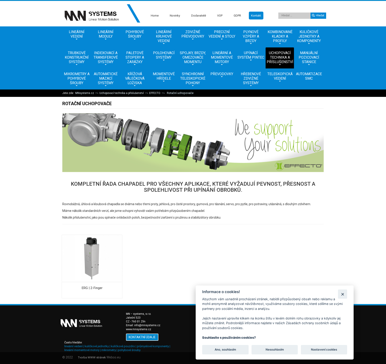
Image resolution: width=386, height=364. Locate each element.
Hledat (320, 15)
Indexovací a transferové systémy (106, 57)
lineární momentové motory (81, 350)
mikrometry (108, 350)
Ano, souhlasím (225, 349)
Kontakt (256, 15)
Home (155, 15)
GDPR (237, 15)
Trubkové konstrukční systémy (77, 57)
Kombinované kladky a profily (280, 36)
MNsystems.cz (84, 93)
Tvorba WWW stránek (92, 357)
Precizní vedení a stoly (222, 34)
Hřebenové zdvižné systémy (251, 78)
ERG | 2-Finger (92, 288)
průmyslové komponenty (153, 346)
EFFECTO (154, 93)
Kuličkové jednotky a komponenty (309, 36)
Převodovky (221, 74)
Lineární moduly (105, 34)
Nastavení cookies (324, 349)
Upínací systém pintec (250, 55)
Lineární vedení (76, 34)
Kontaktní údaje (142, 337)
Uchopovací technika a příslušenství (280, 57)
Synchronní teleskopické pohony (192, 78)
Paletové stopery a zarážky (135, 57)
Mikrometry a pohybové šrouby (77, 78)
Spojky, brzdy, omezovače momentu (193, 57)
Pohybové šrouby (135, 34)
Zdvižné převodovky (192, 34)
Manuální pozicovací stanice (309, 57)
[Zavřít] (342, 294)
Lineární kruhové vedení (164, 36)
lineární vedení (73, 346)
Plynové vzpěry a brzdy (251, 36)
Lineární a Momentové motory (222, 57)
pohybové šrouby (129, 350)
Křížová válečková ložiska (135, 78)
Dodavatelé (198, 15)
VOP (219, 15)
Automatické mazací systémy (105, 78)
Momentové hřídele (164, 76)
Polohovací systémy (164, 55)
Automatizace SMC (309, 76)
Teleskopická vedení (280, 76)
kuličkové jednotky (97, 346)
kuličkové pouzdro (123, 346)
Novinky (175, 15)
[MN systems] (101, 13)
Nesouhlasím (274, 349)
